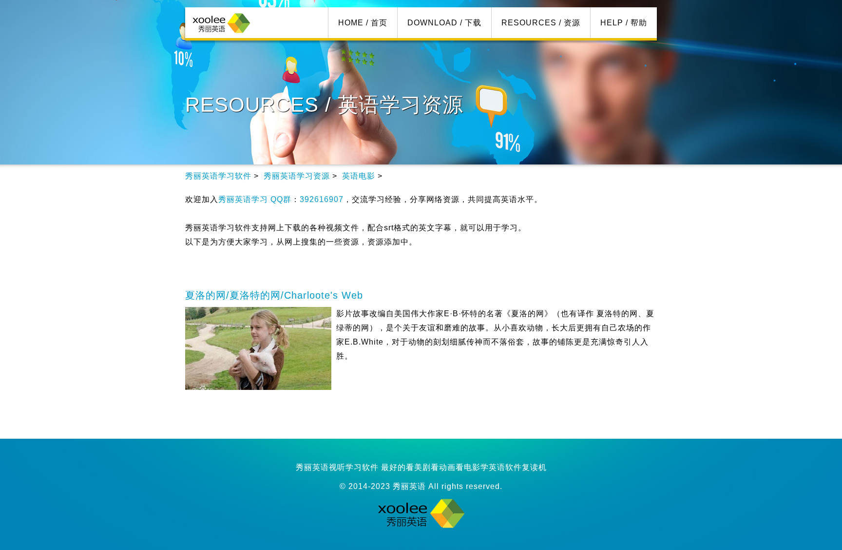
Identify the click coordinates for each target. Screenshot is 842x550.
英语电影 (358, 176)
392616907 (322, 199)
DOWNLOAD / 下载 (444, 23)
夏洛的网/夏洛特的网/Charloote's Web (274, 295)
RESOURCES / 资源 (540, 23)
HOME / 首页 (362, 23)
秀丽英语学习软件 (218, 176)
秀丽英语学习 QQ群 (254, 199)
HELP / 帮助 (623, 23)
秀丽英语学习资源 (297, 176)
